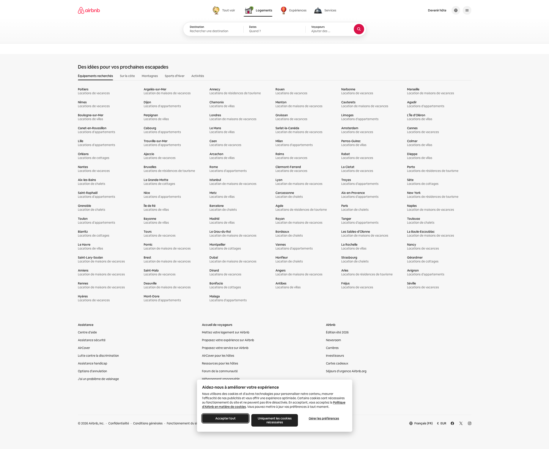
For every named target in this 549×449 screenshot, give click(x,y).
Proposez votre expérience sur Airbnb (228, 340)
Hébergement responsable (221, 379)
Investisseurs (335, 356)
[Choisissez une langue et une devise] (455, 10)
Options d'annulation (92, 371)
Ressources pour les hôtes (220, 363)
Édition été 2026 (337, 332)
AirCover (84, 348)
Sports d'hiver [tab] (174, 76)
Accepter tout (225, 418)
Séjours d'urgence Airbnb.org (346, 371)
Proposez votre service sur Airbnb (225, 348)
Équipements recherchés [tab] (95, 76)
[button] (274, 29)
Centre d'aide (87, 332)
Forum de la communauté (220, 371)
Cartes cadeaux (337, 363)
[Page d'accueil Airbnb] (89, 10)
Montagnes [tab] (150, 76)
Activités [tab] (197, 76)
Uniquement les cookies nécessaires (274, 420)
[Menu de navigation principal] (467, 10)
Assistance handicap (92, 363)
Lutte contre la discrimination (98, 356)
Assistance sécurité (91, 340)
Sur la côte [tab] (127, 76)
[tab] (224, 10)
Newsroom (333, 340)
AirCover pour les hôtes (218, 356)
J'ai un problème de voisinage (98, 379)
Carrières (332, 348)
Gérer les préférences (323, 418)
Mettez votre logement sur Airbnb (225, 332)
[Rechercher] (359, 29)
